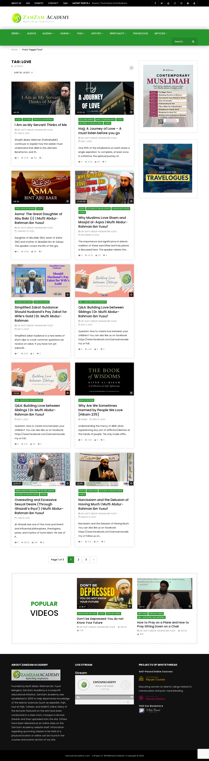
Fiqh (80, 33)
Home (14, 49)
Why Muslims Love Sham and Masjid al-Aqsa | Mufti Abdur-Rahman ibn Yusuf (103, 222)
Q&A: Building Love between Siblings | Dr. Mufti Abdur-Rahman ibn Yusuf (101, 311)
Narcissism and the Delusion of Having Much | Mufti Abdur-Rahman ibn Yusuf (103, 504)
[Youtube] (168, 3)
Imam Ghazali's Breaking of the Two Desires (35, 491)
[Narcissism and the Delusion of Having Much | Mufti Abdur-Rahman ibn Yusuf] (104, 469)
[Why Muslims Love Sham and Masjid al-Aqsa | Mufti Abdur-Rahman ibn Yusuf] (104, 187)
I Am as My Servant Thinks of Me (41, 125)
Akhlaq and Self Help (87, 613)
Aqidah (47, 33)
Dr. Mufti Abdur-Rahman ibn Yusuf (35, 129)
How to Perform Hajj (105, 119)
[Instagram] (174, 3)
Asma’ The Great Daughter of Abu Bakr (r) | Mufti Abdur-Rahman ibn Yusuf (38, 218)
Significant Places (120, 208)
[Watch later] (181, 3)
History (96, 33)
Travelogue (140, 33)
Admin (84, 419)
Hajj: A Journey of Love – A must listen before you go (99, 130)
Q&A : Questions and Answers (92, 302)
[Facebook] (155, 3)
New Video (142, 613)
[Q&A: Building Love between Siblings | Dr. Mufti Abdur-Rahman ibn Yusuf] (104, 280)
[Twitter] (161, 3)
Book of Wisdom (86, 400)
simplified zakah (41, 302)
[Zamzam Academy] (40, 18)
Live (28, 3)
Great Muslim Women (25, 208)
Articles (159, 33)
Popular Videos (113, 613)
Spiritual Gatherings (43, 119)
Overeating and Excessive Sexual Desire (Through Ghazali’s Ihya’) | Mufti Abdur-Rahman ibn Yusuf (39, 506)
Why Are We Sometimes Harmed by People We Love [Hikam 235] (100, 410)
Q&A (65, 3)
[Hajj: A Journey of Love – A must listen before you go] (104, 98)
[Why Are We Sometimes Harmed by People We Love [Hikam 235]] (104, 379)
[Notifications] (188, 3)
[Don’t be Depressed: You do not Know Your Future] (104, 593)
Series (14, 33)
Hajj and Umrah (86, 119)
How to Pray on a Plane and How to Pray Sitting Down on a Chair (163, 624)
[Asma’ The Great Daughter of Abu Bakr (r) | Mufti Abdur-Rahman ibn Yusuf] (40, 187)
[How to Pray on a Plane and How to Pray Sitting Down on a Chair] (165, 593)
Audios (31, 33)
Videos (107, 123)
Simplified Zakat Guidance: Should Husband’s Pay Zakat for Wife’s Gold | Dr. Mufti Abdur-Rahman (41, 314)
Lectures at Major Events (90, 123)
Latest (18, 119)
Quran (64, 33)
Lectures (27, 119)
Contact (53, 3)
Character (92, 491)
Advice (82, 491)
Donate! (39, 3)
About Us (16, 3)
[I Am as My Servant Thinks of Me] (40, 98)
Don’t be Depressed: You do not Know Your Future (100, 621)
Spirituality (117, 33)
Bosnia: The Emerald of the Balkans (109, 3)
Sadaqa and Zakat (24, 302)
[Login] (194, 3)
